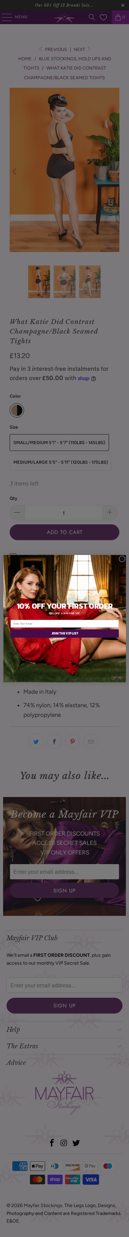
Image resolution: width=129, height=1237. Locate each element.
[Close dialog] (122, 559)
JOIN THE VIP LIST (64, 633)
